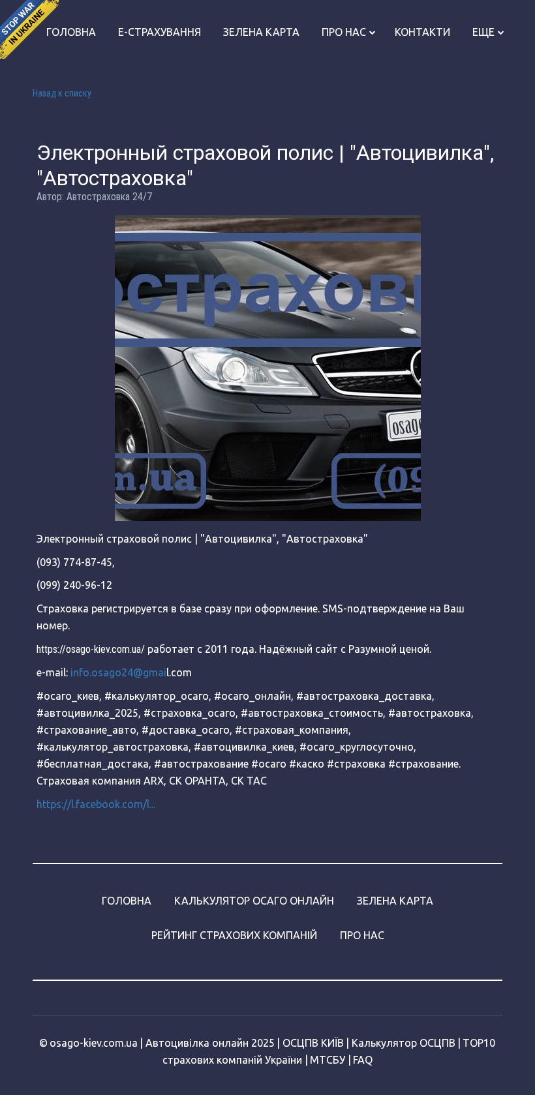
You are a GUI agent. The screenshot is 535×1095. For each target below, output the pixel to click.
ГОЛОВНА (126, 901)
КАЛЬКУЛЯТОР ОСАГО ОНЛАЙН (254, 901)
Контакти (422, 32)
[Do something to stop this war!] (29, 29)
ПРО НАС (362, 935)
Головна (71, 32)
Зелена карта (261, 32)
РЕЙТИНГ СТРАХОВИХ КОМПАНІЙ (234, 935)
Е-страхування (159, 32)
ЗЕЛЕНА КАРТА (395, 901)
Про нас (344, 32)
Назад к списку (62, 93)
